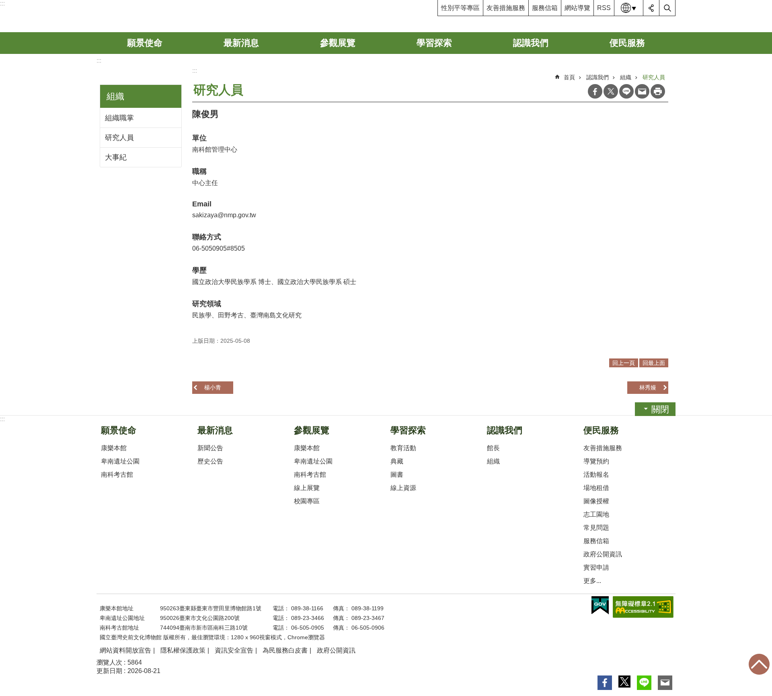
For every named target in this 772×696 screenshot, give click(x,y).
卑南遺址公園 (120, 461)
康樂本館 (114, 448)
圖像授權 (596, 501)
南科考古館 (117, 474)
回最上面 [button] (654, 363)
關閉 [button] (660, 409)
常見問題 (596, 527)
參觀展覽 (337, 43)
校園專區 (307, 501)
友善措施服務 (506, 7)
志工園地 (596, 514)
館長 (493, 448)
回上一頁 (623, 363)
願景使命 (144, 43)
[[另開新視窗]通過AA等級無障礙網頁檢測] (643, 607)
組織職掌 (119, 118)
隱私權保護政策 (182, 650)
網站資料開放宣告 (125, 650)
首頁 (569, 77)
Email (642, 91)
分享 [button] (651, 8)
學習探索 (434, 43)
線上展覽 (307, 487)
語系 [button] (628, 8)
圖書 (396, 474)
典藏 (396, 461)
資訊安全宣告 (234, 650)
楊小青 (212, 387)
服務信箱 (545, 7)
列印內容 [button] (658, 91)
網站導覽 (577, 7)
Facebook (595, 91)
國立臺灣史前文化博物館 (158, 16)
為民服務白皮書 (285, 650)
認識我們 (530, 43)
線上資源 (403, 487)
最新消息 (241, 43)
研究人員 (119, 138)
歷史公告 (210, 461)
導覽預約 (596, 461)
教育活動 (403, 448)
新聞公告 (210, 448)
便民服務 (627, 43)
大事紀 (116, 157)
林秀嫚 (647, 387)
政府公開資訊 (602, 554)
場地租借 (596, 487)
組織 (625, 77)
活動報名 (596, 474)
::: (2, 3)
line (626, 91)
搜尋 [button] (667, 8)
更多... (592, 580)
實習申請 (596, 567)
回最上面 (759, 664)
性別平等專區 (460, 7)
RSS (604, 7)
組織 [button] (115, 96)
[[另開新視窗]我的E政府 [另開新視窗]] (600, 605)
